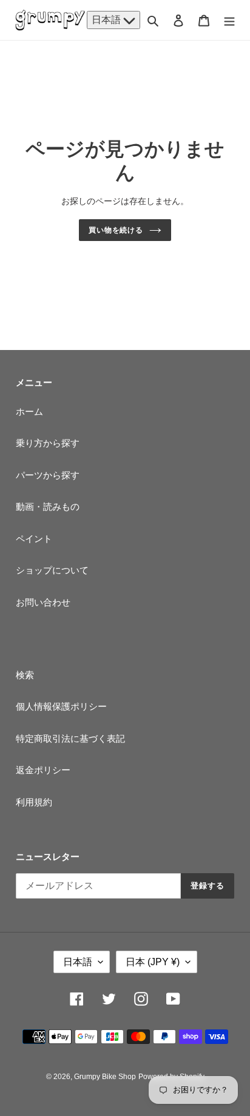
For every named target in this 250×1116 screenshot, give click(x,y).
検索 (25, 675)
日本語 (107, 20)
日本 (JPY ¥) (153, 962)
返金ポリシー (43, 770)
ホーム (29, 411)
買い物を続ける (116, 230)
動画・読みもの (47, 506)
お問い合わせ (43, 602)
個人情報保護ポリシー (61, 706)
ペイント (34, 538)
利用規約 (34, 802)
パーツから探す (47, 475)
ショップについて (52, 570)
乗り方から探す (47, 443)
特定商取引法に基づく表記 (70, 738)
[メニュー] (229, 20)
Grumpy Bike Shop (105, 1076)
